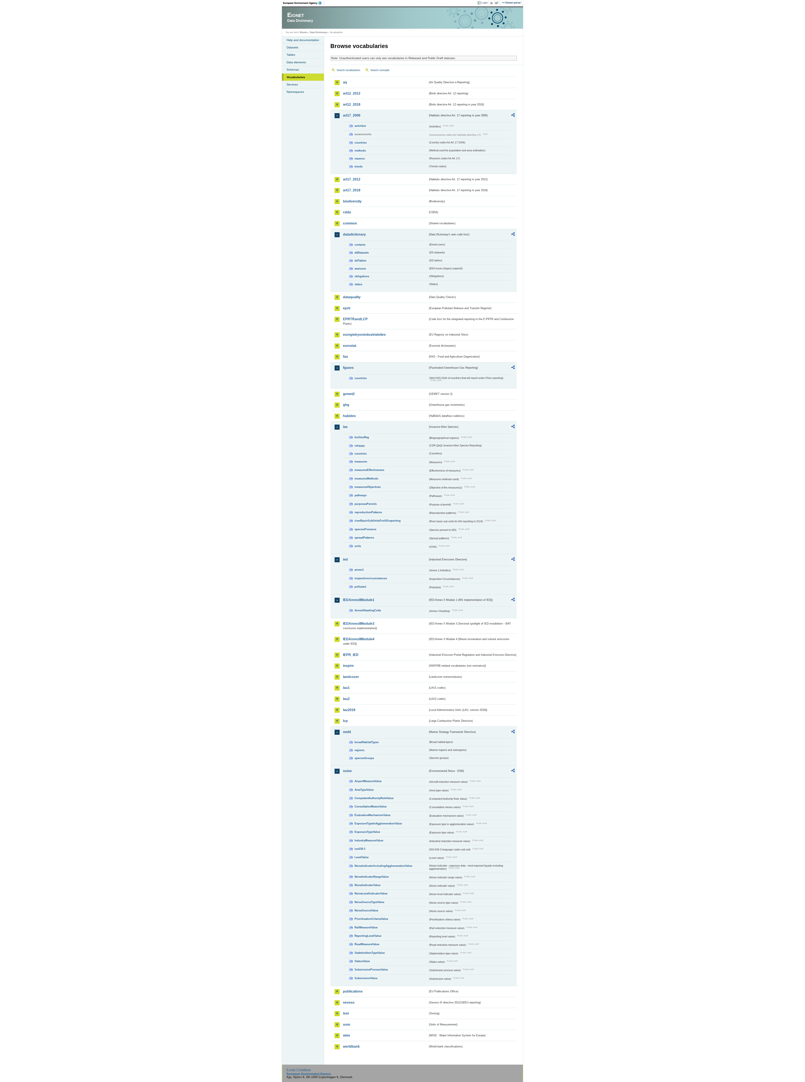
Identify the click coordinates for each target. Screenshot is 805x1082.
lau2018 (349, 710)
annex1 (359, 569)
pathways (360, 495)
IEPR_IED (350, 655)
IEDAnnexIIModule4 (358, 639)
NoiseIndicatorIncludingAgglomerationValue (383, 865)
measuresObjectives (367, 487)
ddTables (360, 260)
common (350, 223)
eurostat (349, 345)
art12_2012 (351, 93)
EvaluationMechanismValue (372, 815)
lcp (345, 721)
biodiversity (352, 201)
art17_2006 (351, 115)
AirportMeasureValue (368, 781)
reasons (359, 158)
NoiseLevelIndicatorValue (370, 893)
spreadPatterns (364, 537)
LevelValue (361, 857)
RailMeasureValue (366, 927)
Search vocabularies (348, 70)
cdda (347, 212)
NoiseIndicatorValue (367, 885)
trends (358, 166)
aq (345, 82)
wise (346, 1035)
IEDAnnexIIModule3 (358, 623)
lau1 (346, 687)
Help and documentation (303, 40)
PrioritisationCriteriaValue (371, 918)
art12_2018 (351, 104)
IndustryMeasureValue (368, 840)
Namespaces (295, 91)
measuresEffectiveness (369, 470)
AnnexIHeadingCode (367, 610)
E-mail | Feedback (299, 1069)
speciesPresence (365, 529)
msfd (347, 732)
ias (345, 427)
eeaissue (360, 268)
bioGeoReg (361, 437)
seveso (348, 1002)
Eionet (303, 32)
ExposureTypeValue (367, 831)
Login (484, 2)
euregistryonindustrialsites (364, 334)
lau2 (346, 699)
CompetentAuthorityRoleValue (373, 798)
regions (359, 750)
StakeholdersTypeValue (369, 952)
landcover (351, 677)
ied (345, 559)
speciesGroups (364, 758)
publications (353, 991)
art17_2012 (351, 179)
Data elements (296, 62)
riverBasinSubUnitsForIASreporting (377, 520)
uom (346, 1024)
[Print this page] (492, 3)
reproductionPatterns (368, 512)
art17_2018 (351, 190)
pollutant (360, 586)
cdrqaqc (359, 445)
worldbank (351, 1046)
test (346, 1013)
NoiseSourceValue (366, 910)
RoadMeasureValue (366, 944)
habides (349, 416)
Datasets (292, 47)
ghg (346, 405)
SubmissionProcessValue (371, 969)
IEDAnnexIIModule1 (358, 600)
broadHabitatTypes (366, 742)
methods (360, 150)
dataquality (352, 297)
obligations (361, 276)
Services (292, 84)
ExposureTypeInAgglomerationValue (378, 823)
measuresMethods (366, 478)
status (358, 284)
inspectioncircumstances (370, 578)
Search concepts (380, 70)
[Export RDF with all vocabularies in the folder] (513, 115)
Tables (291, 54)
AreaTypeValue (364, 789)
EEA (303, 3)
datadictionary (354, 234)
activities (360, 125)
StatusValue (362, 961)
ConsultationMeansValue (370, 806)
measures (360, 461)
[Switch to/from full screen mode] (497, 3)
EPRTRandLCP (355, 319)
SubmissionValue (365, 978)
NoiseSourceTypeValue (369, 902)
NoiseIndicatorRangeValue (371, 876)
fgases (348, 367)
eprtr (347, 308)
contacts (359, 244)
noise (347, 771)
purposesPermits (365, 503)
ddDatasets (361, 252)
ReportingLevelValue (367, 935)
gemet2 (349, 394)
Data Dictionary (318, 32)
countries (360, 142)
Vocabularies (296, 77)
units (357, 546)
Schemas (293, 69)
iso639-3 (359, 848)
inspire (348, 665)
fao (345, 356)
